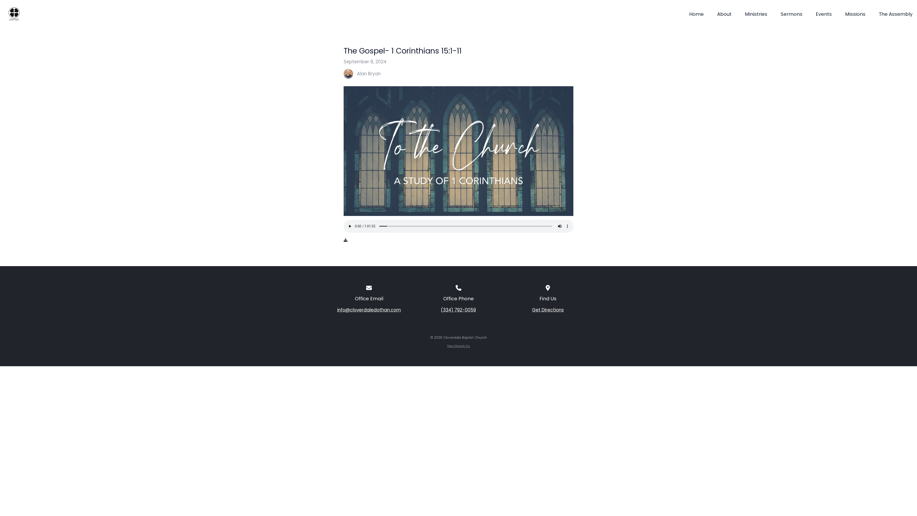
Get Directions (548, 310)
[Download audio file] (345, 240)
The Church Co (458, 346)
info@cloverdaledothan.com (369, 310)
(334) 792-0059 (458, 310)
